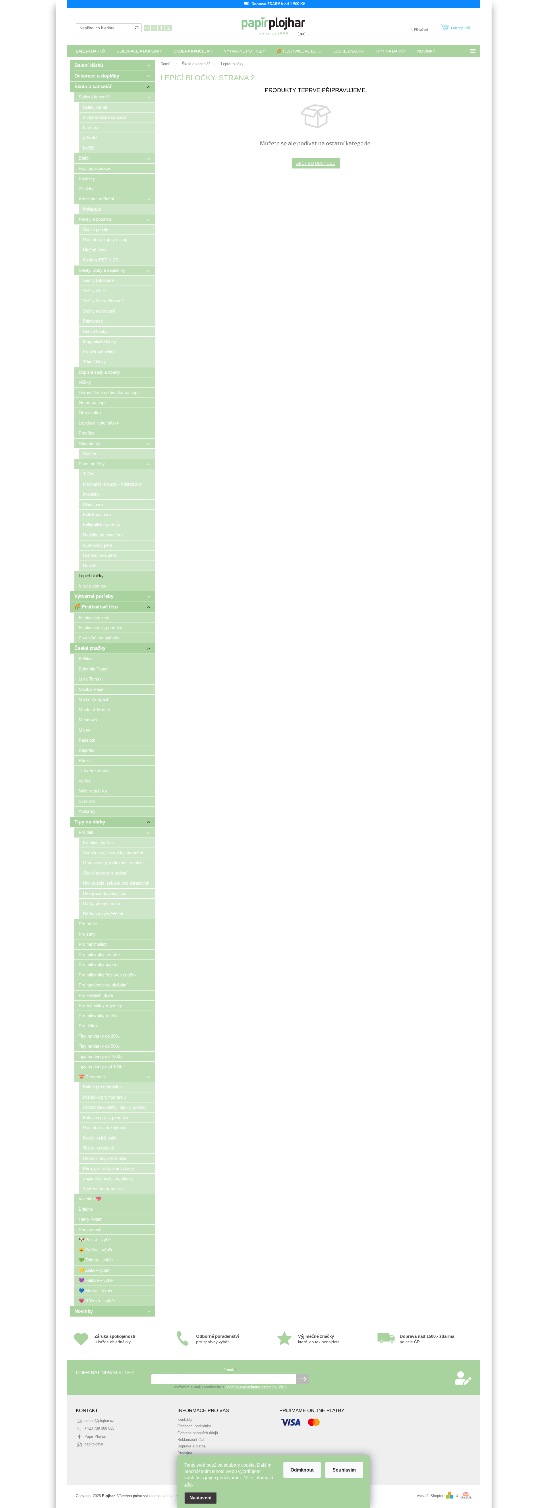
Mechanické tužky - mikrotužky (112, 484)
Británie (86, 1209)
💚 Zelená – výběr (96, 1259)
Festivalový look (94, 617)
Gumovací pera (97, 545)
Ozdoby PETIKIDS (101, 259)
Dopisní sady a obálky (99, 372)
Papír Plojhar (95, 1437)
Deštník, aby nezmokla (104, 1158)
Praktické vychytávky (99, 637)
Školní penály (95, 229)
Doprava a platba (191, 1446)
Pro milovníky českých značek (108, 974)
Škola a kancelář (93, 86)
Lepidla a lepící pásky (99, 422)
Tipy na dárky (89, 822)
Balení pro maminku (102, 1086)
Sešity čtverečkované (103, 300)
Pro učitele (88, 1025)
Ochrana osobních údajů (197, 1433)
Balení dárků (88, 65)
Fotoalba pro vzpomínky (105, 1117)
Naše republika (93, 790)
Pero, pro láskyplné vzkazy (108, 1168)
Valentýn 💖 (90, 1198)
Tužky (88, 473)
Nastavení (200, 1497)
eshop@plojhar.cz (99, 1421)
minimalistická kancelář (105, 117)
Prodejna (184, 1453)
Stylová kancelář (94, 96)
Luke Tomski (91, 679)
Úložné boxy (95, 249)
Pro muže (88, 923)
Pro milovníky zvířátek (100, 954)
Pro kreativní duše (96, 995)
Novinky (83, 1311)
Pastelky (87, 178)
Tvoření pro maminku (103, 1188)
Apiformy (87, 811)
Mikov (84, 730)
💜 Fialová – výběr (96, 1280)
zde (188, 1484)
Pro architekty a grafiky (100, 1005)
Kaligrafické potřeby (101, 524)
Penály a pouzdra (95, 219)
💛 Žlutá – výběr (94, 1270)
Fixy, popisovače (94, 168)
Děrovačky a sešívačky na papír (109, 392)
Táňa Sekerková (94, 770)
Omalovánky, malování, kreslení (113, 862)
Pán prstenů (90, 1229)
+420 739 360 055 (99, 1428)
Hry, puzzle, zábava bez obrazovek (116, 883)
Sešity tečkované (99, 311)
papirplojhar (93, 1444)
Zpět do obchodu (315, 163)
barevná (90, 127)
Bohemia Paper (93, 668)
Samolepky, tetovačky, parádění (113, 852)
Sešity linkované (98, 280)
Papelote (87, 740)
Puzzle (89, 453)
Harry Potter (90, 1219)
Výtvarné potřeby (93, 596)
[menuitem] (90, 51)
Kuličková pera (97, 514)
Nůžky (85, 382)
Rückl (84, 760)
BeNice (85, 658)
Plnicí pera (93, 504)
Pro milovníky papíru (98, 964)
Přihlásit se (302, 1379)
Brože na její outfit (99, 1137)
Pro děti (86, 832)
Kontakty (184, 1420)
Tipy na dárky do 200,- (99, 1036)
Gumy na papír (93, 402)
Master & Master (94, 709)
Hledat (136, 28)
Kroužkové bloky (99, 351)
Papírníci (87, 750)
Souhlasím (344, 1470)
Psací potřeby (92, 463)
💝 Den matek (92, 1076)
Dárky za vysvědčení (103, 913)
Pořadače (92, 209)
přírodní (90, 137)
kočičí (88, 148)
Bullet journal (95, 107)
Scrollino (87, 801)
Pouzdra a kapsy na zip (105, 239)
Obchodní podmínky (194, 1426)
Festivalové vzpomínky (100, 627)
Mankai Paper (92, 689)
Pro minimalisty (93, 944)
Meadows (88, 719)
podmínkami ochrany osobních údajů (256, 1387)
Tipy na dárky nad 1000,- (102, 1066)
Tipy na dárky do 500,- (99, 1046)
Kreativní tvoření (98, 842)
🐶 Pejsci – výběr (95, 1239)
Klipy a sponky (92, 586)
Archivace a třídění (96, 198)
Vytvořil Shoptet (430, 1496)
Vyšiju (84, 780)
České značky (89, 648)
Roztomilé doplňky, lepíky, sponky (115, 1107)
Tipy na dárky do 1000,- (101, 1056)
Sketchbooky (95, 331)
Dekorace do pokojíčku (104, 893)
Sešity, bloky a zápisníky (102, 270)
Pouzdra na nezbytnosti (105, 1127)
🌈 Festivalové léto (96, 607)
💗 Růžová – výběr (97, 1300)
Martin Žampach (94, 699)
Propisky (91, 494)
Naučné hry (89, 443)
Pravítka (86, 433)
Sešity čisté (94, 290)
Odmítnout (302, 1470)
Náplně (89, 565)
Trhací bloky (94, 361)
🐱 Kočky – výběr (96, 1249)
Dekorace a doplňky (96, 76)
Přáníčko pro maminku (104, 1097)
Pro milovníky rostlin (98, 1015)
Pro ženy (87, 934)
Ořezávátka (90, 412)
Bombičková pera (99, 555)
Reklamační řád (190, 1440)
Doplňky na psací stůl (103, 534)
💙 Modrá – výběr (96, 1290)
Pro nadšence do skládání (103, 984)
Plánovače (93, 321)
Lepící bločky (91, 575)
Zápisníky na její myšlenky (108, 1178)
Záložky (86, 188)
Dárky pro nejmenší (101, 903)
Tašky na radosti (98, 1147)
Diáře (84, 158)
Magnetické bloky (99, 341)
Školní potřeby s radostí (105, 873)
